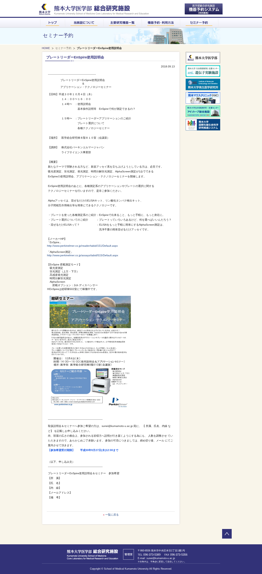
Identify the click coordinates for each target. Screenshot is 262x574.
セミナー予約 (63, 48)
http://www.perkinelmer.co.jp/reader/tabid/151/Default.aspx (82, 245)
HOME (46, 48)
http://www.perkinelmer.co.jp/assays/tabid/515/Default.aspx (82, 255)
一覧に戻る (112, 514)
